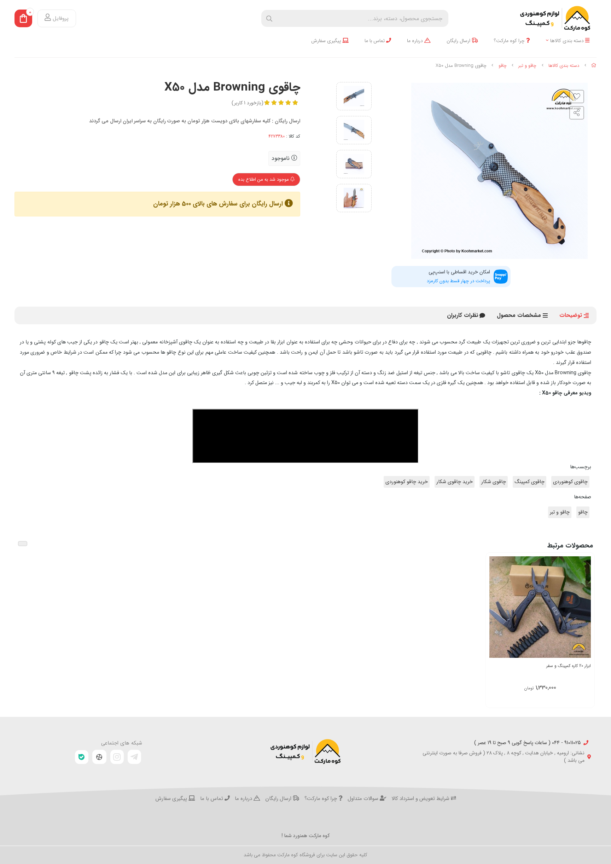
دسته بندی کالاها (567, 41)
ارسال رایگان (459, 41)
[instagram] (117, 757)
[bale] (81, 757)
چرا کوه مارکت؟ (510, 41)
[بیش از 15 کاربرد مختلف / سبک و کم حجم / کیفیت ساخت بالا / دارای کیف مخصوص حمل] (540, 607)
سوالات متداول (364, 799)
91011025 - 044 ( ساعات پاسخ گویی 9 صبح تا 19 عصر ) (527, 743)
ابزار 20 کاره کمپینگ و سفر (568, 665)
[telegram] (134, 757)
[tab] (462, 315)
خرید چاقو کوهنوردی (406, 482)
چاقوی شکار (493, 482)
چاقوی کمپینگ (529, 482)
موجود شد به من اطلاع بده (264, 179)
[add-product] (585, 606)
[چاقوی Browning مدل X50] (305, 751)
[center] (269, 18)
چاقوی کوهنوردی (570, 482)
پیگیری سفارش (326, 41)
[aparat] (99, 757)
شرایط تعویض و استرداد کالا (421, 799)
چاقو (503, 65)
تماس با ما (375, 41)
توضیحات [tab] (570, 315)
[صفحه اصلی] (594, 65)
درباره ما (415, 41)
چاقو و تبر (527, 65)
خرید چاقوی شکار (454, 482)
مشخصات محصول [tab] (519, 315)
